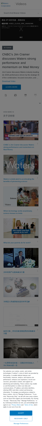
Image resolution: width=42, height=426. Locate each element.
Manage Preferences (21, 423)
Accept (21, 413)
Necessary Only (21, 418)
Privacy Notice (16, 405)
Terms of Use (28, 405)
